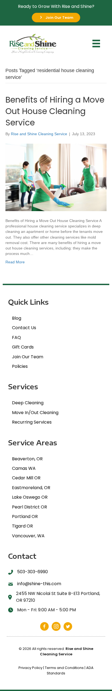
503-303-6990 (32, 572)
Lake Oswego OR (30, 497)
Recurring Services (32, 422)
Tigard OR (22, 526)
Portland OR (25, 516)
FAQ (16, 337)
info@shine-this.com (39, 584)
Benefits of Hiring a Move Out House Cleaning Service (54, 111)
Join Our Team (27, 357)
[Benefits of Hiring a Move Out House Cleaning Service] (56, 177)
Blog (16, 318)
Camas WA (24, 468)
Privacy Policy (30, 667)
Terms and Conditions (64, 667)
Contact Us (24, 328)
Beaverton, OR (27, 459)
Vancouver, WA (28, 536)
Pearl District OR (29, 507)
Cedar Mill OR (26, 478)
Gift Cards (23, 347)
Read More (15, 262)
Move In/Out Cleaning (35, 412)
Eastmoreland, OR (31, 488)
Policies (20, 366)
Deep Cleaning (27, 403)
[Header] (96, 43)
